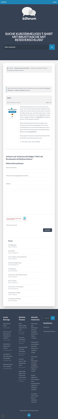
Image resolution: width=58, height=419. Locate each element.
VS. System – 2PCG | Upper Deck (34, 396)
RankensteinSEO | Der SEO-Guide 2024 (23, 349)
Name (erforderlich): (11, 167)
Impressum (46, 327)
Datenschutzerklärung (49, 331)
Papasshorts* (40, 117)
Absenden (48, 230)
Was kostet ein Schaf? (7, 324)
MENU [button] (4, 2)
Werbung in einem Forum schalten (8, 365)
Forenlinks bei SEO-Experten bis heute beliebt (7, 356)
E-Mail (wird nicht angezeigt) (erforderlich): (17, 175)
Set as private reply (12, 225)
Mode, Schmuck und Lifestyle (21, 68)
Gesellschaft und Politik (14, 292)
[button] (3, 416)
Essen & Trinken (12, 280)
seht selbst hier (32, 132)
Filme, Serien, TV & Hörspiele (15, 286)
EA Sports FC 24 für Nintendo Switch (17, 275)
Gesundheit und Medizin (14, 298)
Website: (8, 183)
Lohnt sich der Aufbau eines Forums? (6, 346)
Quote (47, 102)
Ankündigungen (12, 245)
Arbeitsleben (11, 251)
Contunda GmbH (33, 410)
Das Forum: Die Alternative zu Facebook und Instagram (7, 335)
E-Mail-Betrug (12, 269)
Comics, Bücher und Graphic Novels (17, 257)
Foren (11, 68)
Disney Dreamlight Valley (14, 263)
